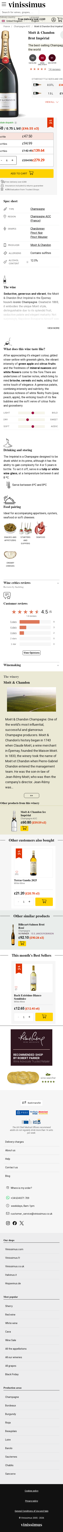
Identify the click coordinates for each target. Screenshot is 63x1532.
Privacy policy (31, 1501)
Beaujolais (11, 1431)
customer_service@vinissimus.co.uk (31, 1213)
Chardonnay (37, 228)
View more (53, 328)
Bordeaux (10, 1405)
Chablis (9, 1465)
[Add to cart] (24, 828)
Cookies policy (31, 1491)
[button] (53, 20)
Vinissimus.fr (12, 1257)
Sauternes (11, 1456)
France (7, 26)
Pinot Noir (36, 232)
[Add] (44, 902)
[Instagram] (8, 1224)
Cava (8, 1331)
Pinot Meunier (39, 237)
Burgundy (10, 1414)
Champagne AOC (22, 26)
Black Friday (12, 1374)
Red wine (10, 1314)
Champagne (37, 209)
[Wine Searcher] (31, 1078)
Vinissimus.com (14, 1249)
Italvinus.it (11, 1275)
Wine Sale (10, 1340)
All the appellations (16, 1348)
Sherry (9, 1306)
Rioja (8, 1422)
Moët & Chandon (40, 245)
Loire (8, 1439)
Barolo (8, 1448)
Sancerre (10, 1473)
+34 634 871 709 (20, 1198)
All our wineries (13, 1357)
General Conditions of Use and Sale (31, 1511)
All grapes (10, 1365)
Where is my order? (21, 1188)
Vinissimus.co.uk (14, 1266)
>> (31, 795)
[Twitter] (22, 1224)
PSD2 (24, 1113)
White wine (11, 1323)
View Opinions (32, 652)
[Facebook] (15, 1224)
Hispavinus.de (13, 1283)
